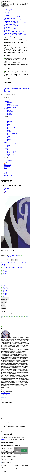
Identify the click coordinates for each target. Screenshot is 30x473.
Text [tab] (5, 191)
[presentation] (16, 194)
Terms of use (13, 470)
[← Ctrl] (4, 273)
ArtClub (8, 116)
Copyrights (3, 471)
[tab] (6, 188)
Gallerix (8, 459)
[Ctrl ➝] (4, 285)
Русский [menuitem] (6, 88)
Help (2, 468)
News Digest (8, 82)
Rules (8, 470)
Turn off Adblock (5, 393)
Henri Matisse (8, 257)
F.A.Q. (6, 468)
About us (10, 468)
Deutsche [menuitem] (25, 88)
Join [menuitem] (9, 91)
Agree (24, 450)
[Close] (1, 399)
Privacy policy (20, 470)
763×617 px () (17, 255)
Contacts (15, 468)
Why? (14, 323)
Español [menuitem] (15, 88)
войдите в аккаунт (6, 439)
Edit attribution (4, 254)
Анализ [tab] (6, 192)
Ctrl (13, 259)
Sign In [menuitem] (6, 91)
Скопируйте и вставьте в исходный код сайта (13, 450)
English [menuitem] (11, 88)
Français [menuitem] (20, 88)
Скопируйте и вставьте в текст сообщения (13, 454)
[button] (8, 9)
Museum (7, 98)
